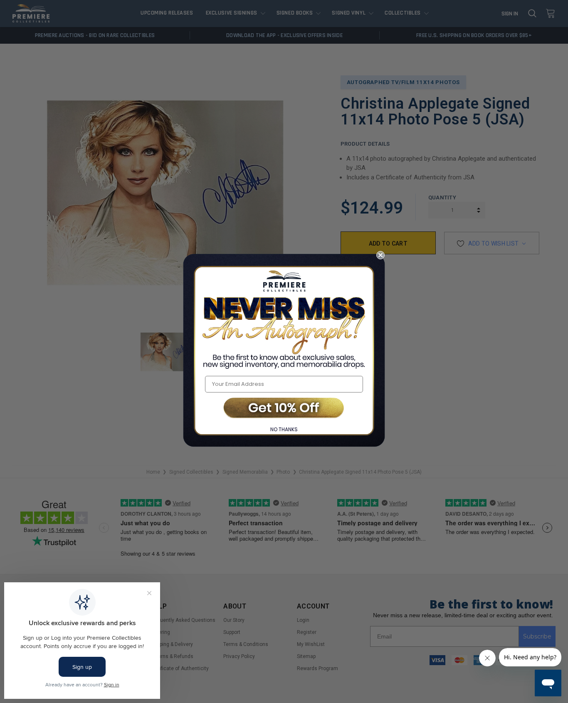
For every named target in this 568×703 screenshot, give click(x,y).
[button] (284, 408)
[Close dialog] (380, 255)
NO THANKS (284, 429)
